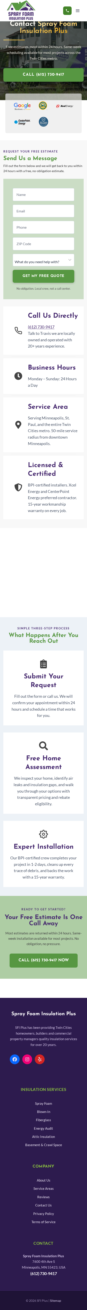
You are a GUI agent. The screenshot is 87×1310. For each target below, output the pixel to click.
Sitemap (55, 1300)
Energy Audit (43, 1128)
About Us (43, 1180)
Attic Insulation (43, 1137)
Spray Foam (43, 1103)
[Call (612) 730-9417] (67, 10)
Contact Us (43, 1205)
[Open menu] (77, 10)
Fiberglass (43, 1120)
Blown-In (43, 1112)
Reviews (43, 1197)
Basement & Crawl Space (43, 1145)
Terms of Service (43, 1222)
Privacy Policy (43, 1214)
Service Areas (43, 1188)
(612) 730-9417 (41, 326)
